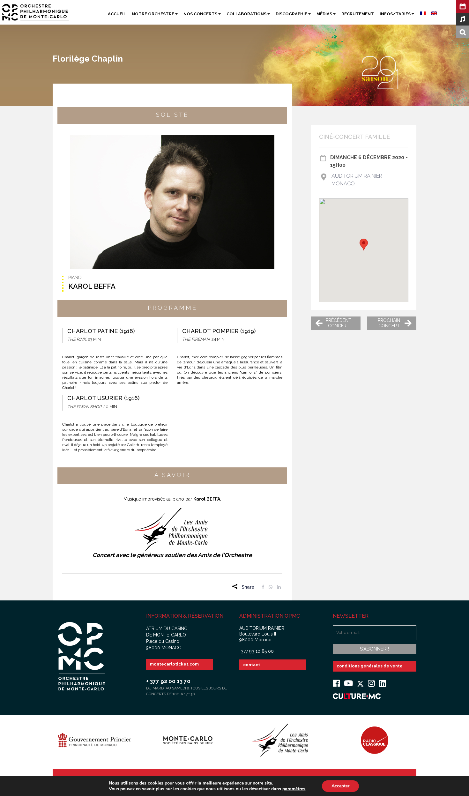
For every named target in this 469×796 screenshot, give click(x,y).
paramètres (293, 789)
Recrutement (357, 13)
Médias (324, 13)
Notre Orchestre (153, 13)
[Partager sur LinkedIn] (278, 587)
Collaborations (247, 13)
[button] (364, 244)
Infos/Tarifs (396, 13)
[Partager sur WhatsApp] (270, 587)
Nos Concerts (200, 13)
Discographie (292, 13)
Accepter (340, 786)
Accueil (117, 13)
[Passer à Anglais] (431, 14)
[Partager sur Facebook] (263, 587)
